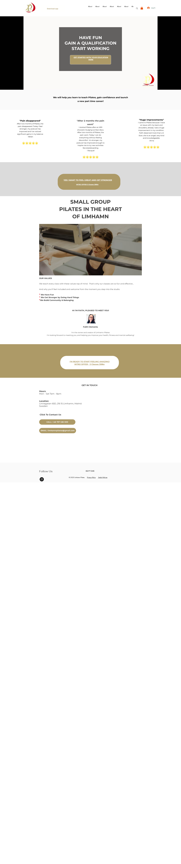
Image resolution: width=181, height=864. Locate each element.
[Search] (137, 8)
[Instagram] (42, 479)
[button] (141, 8)
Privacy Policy (91, 477)
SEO (87, 471)
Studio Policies (102, 477)
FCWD (92, 471)
